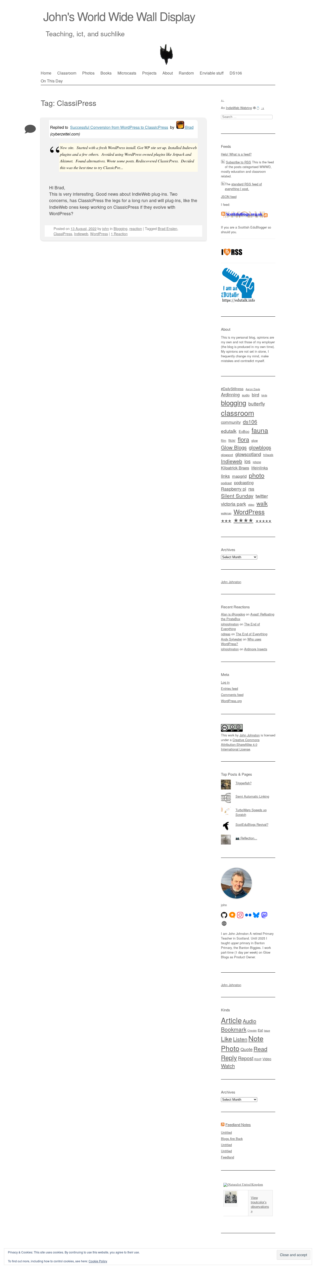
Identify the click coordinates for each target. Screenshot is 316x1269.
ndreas (225, 634)
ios (247, 461)
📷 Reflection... (246, 838)
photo (256, 475)
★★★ (226, 520)
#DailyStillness (232, 388)
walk (262, 503)
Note (255, 1038)
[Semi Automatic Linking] (248, 792)
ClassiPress (63, 233)
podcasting (244, 482)
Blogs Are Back (232, 1138)
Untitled (226, 1132)
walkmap (226, 513)
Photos (88, 73)
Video (266, 1058)
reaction (135, 228)
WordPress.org (231, 700)
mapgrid (239, 476)
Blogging (120, 228)
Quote (246, 1049)
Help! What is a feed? (236, 154)
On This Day (52, 81)
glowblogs (260, 447)
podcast (226, 483)
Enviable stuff (212, 73)
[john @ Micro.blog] (232, 915)
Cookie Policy (98, 1261)
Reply (229, 1057)
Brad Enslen (167, 228)
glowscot (227, 454)
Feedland (227, 1157)
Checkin (252, 1030)
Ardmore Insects (255, 649)
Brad (189, 127)
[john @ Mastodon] (264, 915)
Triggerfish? (244, 783)
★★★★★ (264, 520)
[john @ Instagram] (240, 915)
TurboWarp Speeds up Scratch (251, 812)
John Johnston (231, 581)
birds (264, 395)
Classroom (66, 73)
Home (46, 73)
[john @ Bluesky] (256, 915)
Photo (230, 1048)
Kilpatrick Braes (235, 468)
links (225, 476)
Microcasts (127, 73)
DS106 (236, 73)
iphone (257, 462)
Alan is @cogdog (233, 614)
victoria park (233, 503)
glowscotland (248, 454)
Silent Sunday (237, 495)
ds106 (250, 421)
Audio (249, 1021)
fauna (260, 430)
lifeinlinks (259, 468)
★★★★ (243, 520)
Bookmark (233, 1029)
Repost (245, 1058)
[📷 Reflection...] (248, 834)
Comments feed (232, 694)
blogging (233, 402)
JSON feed (229, 196)
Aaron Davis (253, 389)
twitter (262, 495)
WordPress (99, 233)
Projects (149, 73)
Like (226, 1038)
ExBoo (244, 431)
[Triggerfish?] (248, 779)
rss (251, 489)
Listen (240, 1039)
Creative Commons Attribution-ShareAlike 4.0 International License (240, 744)
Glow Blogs (234, 447)
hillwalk (268, 455)
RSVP (257, 1059)
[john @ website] (224, 923)
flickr (232, 440)
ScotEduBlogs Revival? (252, 824)
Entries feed (229, 688)
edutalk (229, 430)
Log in (225, 682)
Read (260, 1048)
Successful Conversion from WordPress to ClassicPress (119, 127)
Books (106, 73)
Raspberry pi (233, 488)
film (223, 440)
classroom (237, 412)
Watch (228, 1065)
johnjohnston (230, 624)
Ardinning (230, 394)
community (231, 422)
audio (246, 395)
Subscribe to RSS (238, 162)
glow (254, 440)
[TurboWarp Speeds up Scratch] (248, 806)
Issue (267, 1030)
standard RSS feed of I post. (243, 186)
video (251, 504)
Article (231, 1020)
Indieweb (81, 233)
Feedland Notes (238, 1124)
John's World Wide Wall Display (119, 15)
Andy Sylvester (231, 639)
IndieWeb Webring (239, 107)
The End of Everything (251, 634)
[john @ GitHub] (224, 915)
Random (186, 73)
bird (255, 394)
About (167, 73)
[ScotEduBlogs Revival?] (248, 821)
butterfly (256, 403)
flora (243, 439)
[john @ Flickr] (248, 915)
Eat (260, 1030)
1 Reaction (119, 233)
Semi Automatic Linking (252, 796)
